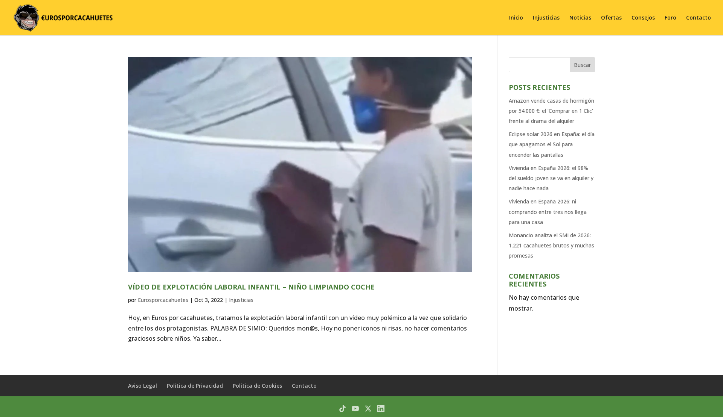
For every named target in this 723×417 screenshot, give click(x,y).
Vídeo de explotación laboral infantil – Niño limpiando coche (251, 286)
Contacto (698, 18)
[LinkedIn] (380, 408)
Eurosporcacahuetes (163, 299)
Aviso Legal (142, 385)
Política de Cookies (257, 385)
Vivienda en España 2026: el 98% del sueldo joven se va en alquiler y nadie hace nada (551, 178)
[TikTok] (342, 408)
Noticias (580, 18)
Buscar (582, 64)
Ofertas (611, 18)
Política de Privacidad (195, 385)
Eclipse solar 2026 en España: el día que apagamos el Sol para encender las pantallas (552, 144)
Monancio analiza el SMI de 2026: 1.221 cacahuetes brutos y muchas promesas (551, 245)
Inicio (516, 18)
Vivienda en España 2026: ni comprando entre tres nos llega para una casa (548, 211)
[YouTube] (355, 408)
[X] (368, 408)
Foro (670, 18)
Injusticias (546, 18)
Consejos (643, 18)
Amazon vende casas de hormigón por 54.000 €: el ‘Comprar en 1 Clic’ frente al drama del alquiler (551, 110)
